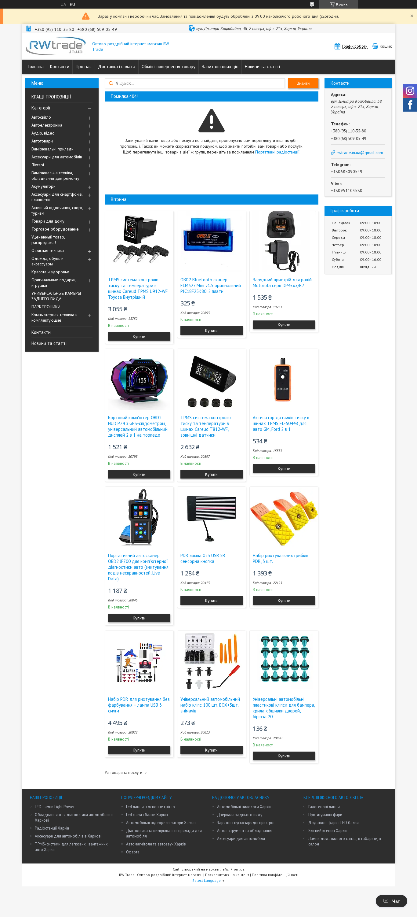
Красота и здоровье (50, 272)
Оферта (133, 852)
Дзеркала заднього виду (239, 814)
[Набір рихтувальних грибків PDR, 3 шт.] (284, 517)
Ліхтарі (37, 165)
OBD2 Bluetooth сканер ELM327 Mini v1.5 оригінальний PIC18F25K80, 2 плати (210, 285)
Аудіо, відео (43, 133)
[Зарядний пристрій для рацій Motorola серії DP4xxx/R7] (284, 241)
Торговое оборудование (55, 229)
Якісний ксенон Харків (327, 830)
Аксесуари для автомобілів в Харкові (68, 836)
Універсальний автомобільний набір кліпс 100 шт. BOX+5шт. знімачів (210, 705)
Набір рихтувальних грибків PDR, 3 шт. (280, 558)
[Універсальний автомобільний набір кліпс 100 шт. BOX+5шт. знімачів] (211, 661)
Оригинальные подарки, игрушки (53, 282)
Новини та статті (262, 66)
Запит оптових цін (220, 66)
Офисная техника (47, 250)
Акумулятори (43, 186)
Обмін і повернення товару (168, 66)
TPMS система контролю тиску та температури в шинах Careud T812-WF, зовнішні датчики (205, 426)
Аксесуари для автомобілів (56, 157)
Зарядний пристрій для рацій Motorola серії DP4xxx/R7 (282, 282)
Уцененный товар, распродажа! (48, 239)
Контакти (59, 66)
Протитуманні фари (325, 814)
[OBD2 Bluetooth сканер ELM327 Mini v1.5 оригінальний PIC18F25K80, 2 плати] (211, 241)
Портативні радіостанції (277, 152)
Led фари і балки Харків (147, 814)
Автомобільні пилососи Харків (244, 806)
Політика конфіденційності (275, 874)
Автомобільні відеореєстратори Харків (161, 822)
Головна (36, 66)
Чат (396, 901)
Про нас (84, 66)
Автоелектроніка (46, 125)
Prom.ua (237, 869)
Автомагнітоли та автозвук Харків (156, 844)
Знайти (303, 83)
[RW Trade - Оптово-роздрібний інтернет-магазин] (55, 46)
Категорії (40, 108)
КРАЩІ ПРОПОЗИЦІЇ (51, 97)
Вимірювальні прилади (52, 149)
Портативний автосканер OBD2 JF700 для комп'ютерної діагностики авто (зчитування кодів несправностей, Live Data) (138, 567)
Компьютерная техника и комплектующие (54, 317)
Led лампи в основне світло (150, 806)
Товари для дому (47, 221)
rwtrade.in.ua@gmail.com (360, 152)
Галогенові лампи (324, 806)
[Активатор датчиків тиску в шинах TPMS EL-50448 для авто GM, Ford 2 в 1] (284, 379)
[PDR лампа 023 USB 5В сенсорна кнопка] (211, 517)
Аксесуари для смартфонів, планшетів (56, 196)
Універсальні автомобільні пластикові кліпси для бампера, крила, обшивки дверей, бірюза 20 (284, 707)
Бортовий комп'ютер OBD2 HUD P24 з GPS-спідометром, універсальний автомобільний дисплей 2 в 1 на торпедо (138, 426)
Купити (139, 336)
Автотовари (42, 141)
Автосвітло (41, 117)
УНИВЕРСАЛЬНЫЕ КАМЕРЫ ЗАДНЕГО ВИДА (56, 295)
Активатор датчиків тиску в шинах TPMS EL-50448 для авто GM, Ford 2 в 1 (281, 423)
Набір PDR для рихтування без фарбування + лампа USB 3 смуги (139, 705)
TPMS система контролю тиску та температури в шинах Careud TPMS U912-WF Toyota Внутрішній (138, 288)
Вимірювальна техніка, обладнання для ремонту (55, 175)
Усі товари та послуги (123, 773)
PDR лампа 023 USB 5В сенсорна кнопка (202, 558)
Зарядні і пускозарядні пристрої (245, 822)
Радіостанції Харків (52, 828)
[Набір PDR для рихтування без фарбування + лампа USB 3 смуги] (139, 661)
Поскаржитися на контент (227, 874)
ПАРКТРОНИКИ (45, 306)
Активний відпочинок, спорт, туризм (57, 210)
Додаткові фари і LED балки (333, 822)
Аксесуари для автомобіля (241, 838)
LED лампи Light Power (54, 806)
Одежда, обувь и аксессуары (47, 261)
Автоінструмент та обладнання (244, 830)
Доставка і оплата (116, 66)
